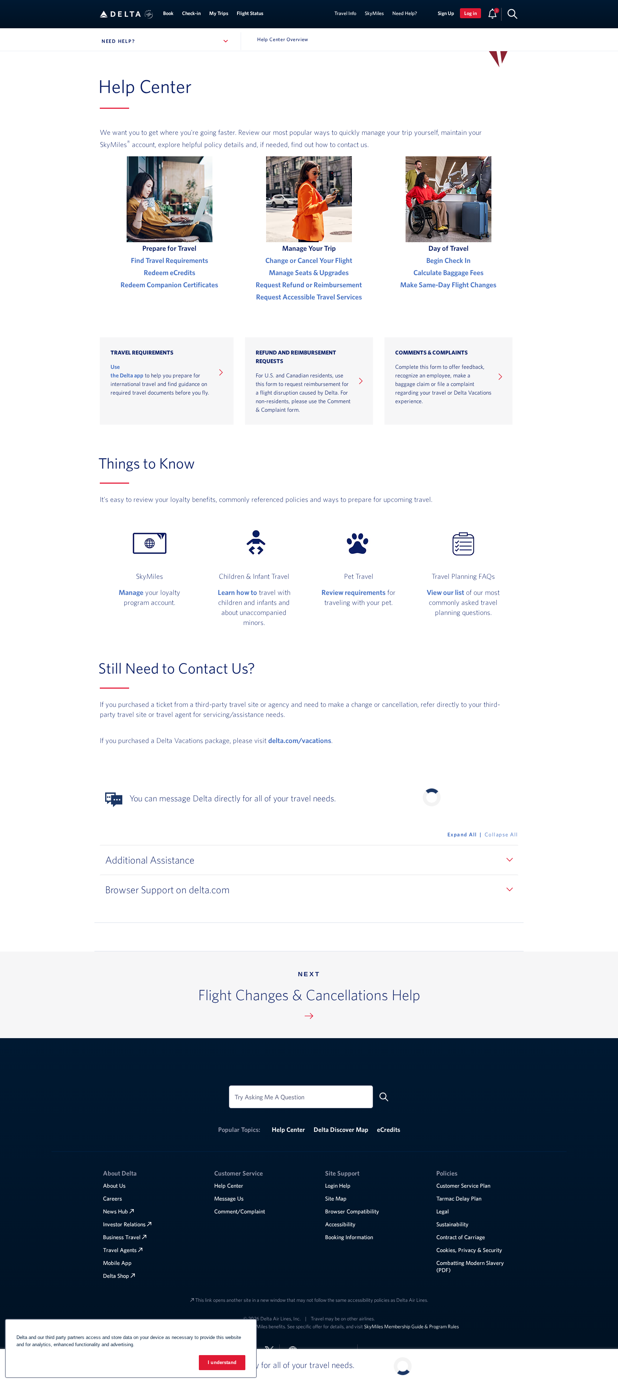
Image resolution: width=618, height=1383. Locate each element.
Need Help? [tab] (404, 13)
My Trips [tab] (218, 13)
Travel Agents (120, 1250)
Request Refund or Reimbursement (309, 284)
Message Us (229, 1198)
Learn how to (237, 592)
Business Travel (122, 1237)
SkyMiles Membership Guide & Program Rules (411, 1326)
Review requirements (354, 592)
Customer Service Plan (463, 1185)
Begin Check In (448, 260)
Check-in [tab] (191, 13)
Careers (112, 1198)
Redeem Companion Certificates (169, 284)
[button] (148, 14)
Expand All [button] (462, 834)
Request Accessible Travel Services (309, 297)
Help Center (288, 1129)
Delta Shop (116, 1275)
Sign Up (446, 13)
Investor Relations (124, 1224)
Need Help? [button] (158, 41)
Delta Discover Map (341, 1129)
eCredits (388, 1129)
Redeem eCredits (169, 272)
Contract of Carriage (460, 1237)
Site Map (336, 1198)
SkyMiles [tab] (374, 13)
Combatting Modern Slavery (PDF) (470, 1266)
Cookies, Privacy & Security (469, 1250)
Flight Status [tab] (250, 13)
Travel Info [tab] (345, 13)
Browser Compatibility (352, 1211)
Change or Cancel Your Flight (308, 260)
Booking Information (349, 1237)
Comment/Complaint (239, 1211)
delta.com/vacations (299, 740)
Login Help (337, 1185)
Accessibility (340, 1224)
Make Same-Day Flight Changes (448, 284)
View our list (445, 592)
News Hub (115, 1211)
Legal (442, 1211)
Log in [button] (470, 13)
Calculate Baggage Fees (448, 272)
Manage (131, 592)
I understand (222, 1362)
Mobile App (117, 1263)
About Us (114, 1185)
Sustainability (452, 1224)
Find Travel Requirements (169, 260)
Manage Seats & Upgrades (309, 272)
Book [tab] (168, 13)
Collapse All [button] (501, 834)
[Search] (512, 13)
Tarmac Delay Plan (458, 1198)
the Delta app (127, 375)
